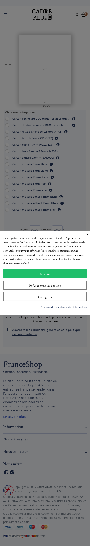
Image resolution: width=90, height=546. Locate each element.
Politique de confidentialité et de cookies (63, 307)
